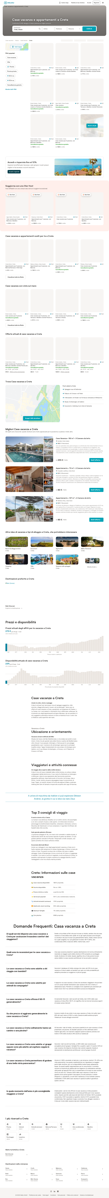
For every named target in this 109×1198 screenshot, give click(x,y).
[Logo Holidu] (12, 2)
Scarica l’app (64, 2)
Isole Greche (24, 40)
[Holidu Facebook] (57, 1191)
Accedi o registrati (14, 171)
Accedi (89, 2)
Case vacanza (11, 57)
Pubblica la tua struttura (77, 2)
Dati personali (61, 1195)
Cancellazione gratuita (14, 85)
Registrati (96, 2)
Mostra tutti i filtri (10, 89)
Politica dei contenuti (72, 1195)
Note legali (46, 1195)
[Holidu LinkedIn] (54, 1191)
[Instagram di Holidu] (51, 1191)
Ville (8, 62)
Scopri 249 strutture (32, 418)
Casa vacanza (9, 40)
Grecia (17, 40)
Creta (30, 40)
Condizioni (53, 1195)
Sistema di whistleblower (87, 1195)
